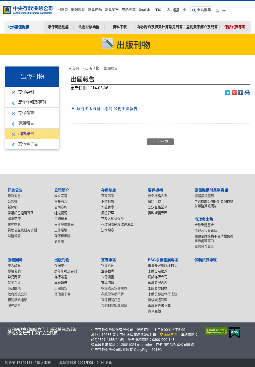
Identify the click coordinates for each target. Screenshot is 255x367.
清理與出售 (203, 219)
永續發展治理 (157, 283)
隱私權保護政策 (63, 329)
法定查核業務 (88, 27)
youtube (217, 9)
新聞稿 (12, 207)
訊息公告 (15, 190)
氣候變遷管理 (157, 300)
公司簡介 (61, 190)
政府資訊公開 (17, 294)
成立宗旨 (60, 196)
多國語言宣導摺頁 (114, 288)
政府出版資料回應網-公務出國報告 (106, 109)
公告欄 (12, 201)
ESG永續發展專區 (163, 260)
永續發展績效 (157, 271)
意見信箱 (95, 9)
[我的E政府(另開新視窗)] (233, 333)
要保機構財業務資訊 (211, 190)
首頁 (75, 68)
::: (1, 3)
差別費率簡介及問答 (202, 27)
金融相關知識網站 (114, 305)
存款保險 (107, 196)
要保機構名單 (157, 196)
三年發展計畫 (64, 224)
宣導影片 (107, 265)
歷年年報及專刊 (32, 102)
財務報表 (14, 236)
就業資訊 (14, 283)
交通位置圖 (168, 335)
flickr (224, 9)
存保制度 (108, 190)
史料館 (59, 242)
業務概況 (60, 219)
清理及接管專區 (205, 231)
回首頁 (63, 9)
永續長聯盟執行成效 (162, 294)
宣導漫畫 (107, 277)
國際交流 (14, 219)
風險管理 (107, 213)
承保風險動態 (58, 27)
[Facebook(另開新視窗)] (241, 92)
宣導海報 (107, 283)
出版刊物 (92, 68)
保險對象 (107, 201)
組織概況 (60, 213)
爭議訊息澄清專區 (21, 213)
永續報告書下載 (159, 305)
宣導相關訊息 (111, 300)
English (144, 9)
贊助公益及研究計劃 (22, 230)
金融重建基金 (204, 225)
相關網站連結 (17, 300)
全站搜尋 (204, 10)
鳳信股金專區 (204, 246)
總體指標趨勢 (204, 196)
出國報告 (26, 133)
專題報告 (26, 123)
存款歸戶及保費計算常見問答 (160, 27)
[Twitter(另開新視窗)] (228, 92)
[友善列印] (247, 92)
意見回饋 (154, 311)
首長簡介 (60, 201)
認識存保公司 (157, 277)
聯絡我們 (14, 271)
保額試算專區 (234, 27)
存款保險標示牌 (112, 294)
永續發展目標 (157, 288)
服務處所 (14, 305)
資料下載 (120, 27)
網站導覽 (78, 9)
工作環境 (60, 230)
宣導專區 (108, 260)
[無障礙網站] (215, 331)
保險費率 (107, 207)
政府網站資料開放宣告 (26, 329)
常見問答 (112, 9)
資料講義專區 (157, 213)
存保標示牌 (62, 236)
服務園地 (15, 260)
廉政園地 (14, 288)
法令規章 (107, 230)
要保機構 (155, 190)
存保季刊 (26, 92)
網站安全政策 (18, 333)
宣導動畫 (107, 271)
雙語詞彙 (129, 9)
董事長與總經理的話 (162, 265)
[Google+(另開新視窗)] (234, 92)
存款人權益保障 (112, 219)
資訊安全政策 (46, 333)
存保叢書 (26, 113)
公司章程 (60, 207)
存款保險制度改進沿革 (117, 224)
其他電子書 (28, 144)
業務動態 (14, 224)
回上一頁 (160, 141)
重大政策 (14, 265)
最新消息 (14, 196)
